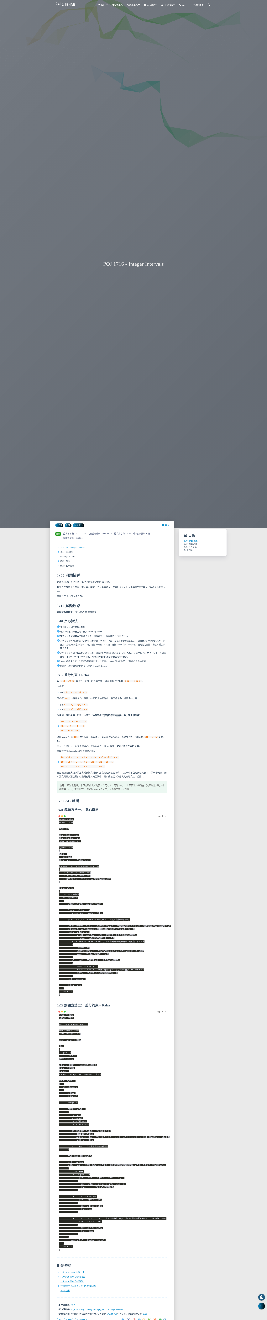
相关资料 (188, 550)
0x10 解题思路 (190, 544)
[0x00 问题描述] (56, 575)
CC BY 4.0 (112, 1314)
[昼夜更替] (261, 1297)
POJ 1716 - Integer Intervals (72, 547)
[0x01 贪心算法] (56, 621)
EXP (73, 1305)
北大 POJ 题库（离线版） (72, 1281)
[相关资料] (56, 1266)
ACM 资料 (65, 1291)
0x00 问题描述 (190, 541)
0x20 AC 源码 (190, 547)
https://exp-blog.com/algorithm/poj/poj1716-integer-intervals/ (97, 1309)
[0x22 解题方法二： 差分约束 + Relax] (56, 1005)
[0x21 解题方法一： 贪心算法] (56, 810)
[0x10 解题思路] (56, 606)
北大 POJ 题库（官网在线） (73, 1277)
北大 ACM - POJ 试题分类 (72, 1272)
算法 (167, 525)
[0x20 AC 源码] (56, 801)
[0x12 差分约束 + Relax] (56, 675)
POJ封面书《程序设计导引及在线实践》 (78, 1286)
